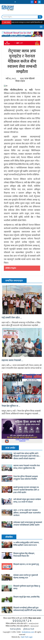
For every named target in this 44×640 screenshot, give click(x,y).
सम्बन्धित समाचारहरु (14, 281)
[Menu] (41, 27)
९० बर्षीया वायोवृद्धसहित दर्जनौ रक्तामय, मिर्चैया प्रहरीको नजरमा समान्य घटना (26, 544)
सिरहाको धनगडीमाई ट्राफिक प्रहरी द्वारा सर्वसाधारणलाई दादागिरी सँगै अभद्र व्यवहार (27, 609)
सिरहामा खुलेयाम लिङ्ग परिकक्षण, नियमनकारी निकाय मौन (24, 555)
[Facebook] (32, 2)
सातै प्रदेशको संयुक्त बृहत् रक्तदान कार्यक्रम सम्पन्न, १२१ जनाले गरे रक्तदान (27, 501)
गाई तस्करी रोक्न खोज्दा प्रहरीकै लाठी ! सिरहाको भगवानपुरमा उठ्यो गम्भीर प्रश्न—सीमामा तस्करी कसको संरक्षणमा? (26, 456)
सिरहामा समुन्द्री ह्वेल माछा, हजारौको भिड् (26, 597)
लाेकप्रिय (9, 537)
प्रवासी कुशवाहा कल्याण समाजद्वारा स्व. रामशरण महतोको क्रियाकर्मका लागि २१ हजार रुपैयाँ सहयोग (26, 490)
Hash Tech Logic (27, 637)
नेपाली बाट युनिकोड (15, 629)
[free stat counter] (22, 620)
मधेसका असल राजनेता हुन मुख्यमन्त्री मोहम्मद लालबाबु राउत (25, 576)
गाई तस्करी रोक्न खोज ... (12, 317)
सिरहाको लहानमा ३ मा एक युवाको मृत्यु (26, 564)
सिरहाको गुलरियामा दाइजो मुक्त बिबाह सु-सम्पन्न (26, 587)
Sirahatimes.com (28, 632)
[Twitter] (39, 2)
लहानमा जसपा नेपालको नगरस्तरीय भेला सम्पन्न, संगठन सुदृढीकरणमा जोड (26, 467)
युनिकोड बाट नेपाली (28, 629)
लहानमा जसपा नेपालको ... (12, 360)
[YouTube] (35, 2)
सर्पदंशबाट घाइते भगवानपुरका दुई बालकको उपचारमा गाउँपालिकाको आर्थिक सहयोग (27, 524)
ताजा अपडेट (10, 448)
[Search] (40, 16)
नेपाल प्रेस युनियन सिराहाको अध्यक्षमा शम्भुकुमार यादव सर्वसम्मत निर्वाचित (25, 478)
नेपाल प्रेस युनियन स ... (11, 406)
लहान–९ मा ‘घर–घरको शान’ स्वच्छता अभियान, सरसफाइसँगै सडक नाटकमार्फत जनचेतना (27, 513)
